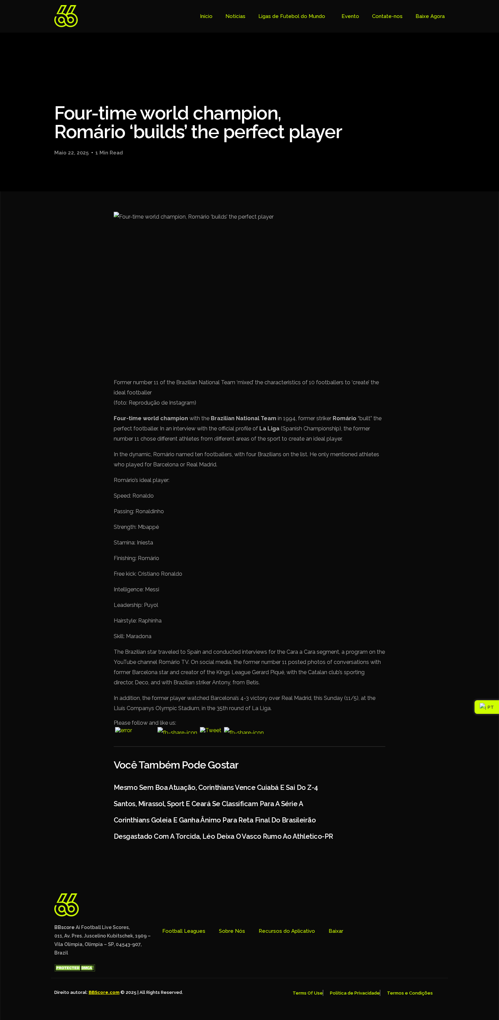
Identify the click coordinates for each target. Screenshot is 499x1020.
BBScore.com (104, 992)
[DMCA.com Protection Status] (74, 970)
